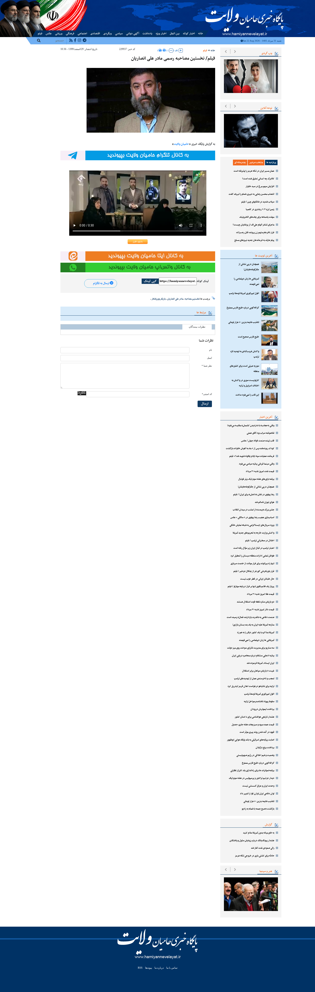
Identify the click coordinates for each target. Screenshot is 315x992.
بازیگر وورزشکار (159, 299)
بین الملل (175, 33)
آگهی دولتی (132, 33)
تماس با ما (45, 2)
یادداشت (147, 33)
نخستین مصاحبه (192, 299)
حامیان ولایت (181, 144)
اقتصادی (95, 33)
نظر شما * (207, 366)
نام (210, 350)
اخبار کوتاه (189, 33)
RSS (140, 967)
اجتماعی (82, 33)
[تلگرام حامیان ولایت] (137, 155)
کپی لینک (150, 281)
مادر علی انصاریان (175, 299)
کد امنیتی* (207, 394)
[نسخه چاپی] (164, 50)
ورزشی (58, 33)
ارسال (204, 403)
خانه (200, 33)
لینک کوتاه (203, 281)
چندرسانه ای (240, 162)
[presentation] (225, 51)
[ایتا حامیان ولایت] (137, 256)
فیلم (40, 33)
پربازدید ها (271, 162)
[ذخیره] (160, 50)
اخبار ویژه (161, 33)
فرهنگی (70, 33)
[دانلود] (137, 241)
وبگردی (107, 33)
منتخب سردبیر (256, 162)
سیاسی (119, 33)
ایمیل (209, 358)
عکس (49, 33)
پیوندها (37, 2)
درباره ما (54, 2)
